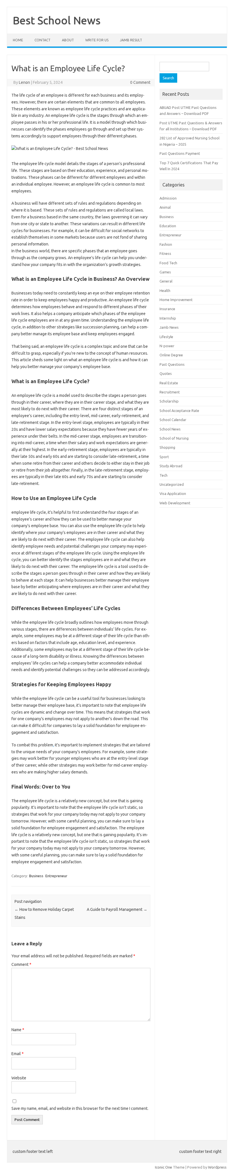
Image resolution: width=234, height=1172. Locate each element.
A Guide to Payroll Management (117, 909)
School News (170, 429)
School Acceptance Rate (179, 411)
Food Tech (168, 263)
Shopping (167, 447)
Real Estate (169, 383)
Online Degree (171, 355)
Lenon (24, 82)
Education (168, 226)
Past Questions (172, 364)
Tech (164, 475)
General (166, 281)
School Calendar (173, 420)
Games (165, 272)
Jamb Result (131, 40)
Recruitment (170, 392)
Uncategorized (172, 484)
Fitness (165, 253)
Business (36, 876)
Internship (168, 318)
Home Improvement (176, 300)
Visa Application (173, 493)
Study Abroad (171, 466)
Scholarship (169, 401)
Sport (164, 457)
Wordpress (217, 1167)
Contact (43, 40)
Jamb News (169, 327)
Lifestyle (166, 337)
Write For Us (96, 40)
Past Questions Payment (180, 153)
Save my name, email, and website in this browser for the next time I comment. (79, 1108)
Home (18, 40)
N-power (167, 346)
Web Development (175, 503)
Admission (168, 198)
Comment (21, 964)
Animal (165, 207)
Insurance (167, 309)
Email (17, 1053)
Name (17, 1029)
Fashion (166, 244)
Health (165, 291)
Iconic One (163, 1167)
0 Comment (140, 82)
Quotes (166, 373)
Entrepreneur (56, 876)
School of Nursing (174, 438)
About (68, 40)
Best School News (56, 20)
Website (18, 1078)
